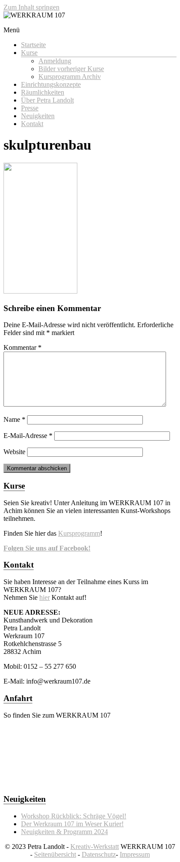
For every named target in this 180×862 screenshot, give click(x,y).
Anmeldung (54, 61)
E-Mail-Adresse (27, 435)
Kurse (29, 52)
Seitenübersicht (55, 854)
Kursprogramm (79, 533)
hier (44, 597)
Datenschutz (99, 854)
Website (14, 451)
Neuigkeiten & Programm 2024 (64, 831)
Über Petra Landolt (47, 100)
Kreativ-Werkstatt (94, 846)
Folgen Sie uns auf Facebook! (46, 548)
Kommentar (22, 347)
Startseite (33, 44)
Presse (29, 108)
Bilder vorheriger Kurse (71, 68)
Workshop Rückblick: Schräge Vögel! (73, 816)
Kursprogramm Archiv (69, 76)
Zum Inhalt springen (31, 7)
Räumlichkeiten (42, 92)
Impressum (135, 854)
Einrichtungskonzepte (51, 84)
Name (14, 419)
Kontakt (32, 123)
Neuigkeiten (38, 116)
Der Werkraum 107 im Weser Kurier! (72, 824)
